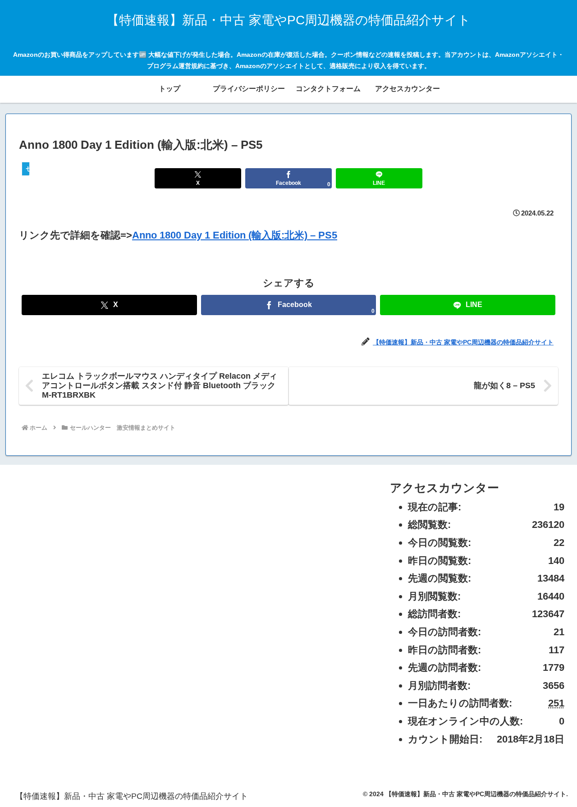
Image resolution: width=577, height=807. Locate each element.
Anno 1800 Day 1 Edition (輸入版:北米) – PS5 (234, 235)
